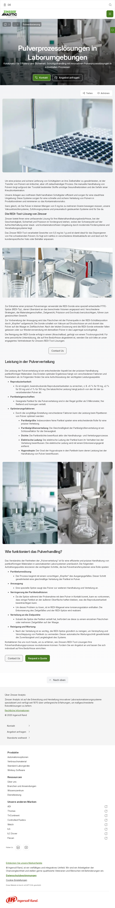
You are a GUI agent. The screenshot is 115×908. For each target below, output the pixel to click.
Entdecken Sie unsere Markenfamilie (24, 863)
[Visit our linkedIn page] (18, 847)
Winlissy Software (16, 770)
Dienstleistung (14, 795)
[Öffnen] (109, 13)
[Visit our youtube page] (26, 847)
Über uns (11, 781)
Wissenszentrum (15, 790)
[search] (110, 4)
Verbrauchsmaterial (17, 761)
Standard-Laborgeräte (18, 766)
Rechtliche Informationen (17, 710)
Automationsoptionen (17, 757)
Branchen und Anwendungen (21, 786)
